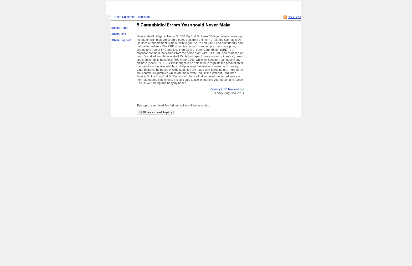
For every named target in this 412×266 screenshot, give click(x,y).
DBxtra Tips (118, 34)
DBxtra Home (119, 28)
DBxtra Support (121, 40)
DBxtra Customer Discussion (131, 17)
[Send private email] (242, 89)
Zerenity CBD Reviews (224, 89)
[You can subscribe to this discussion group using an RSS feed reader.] (285, 17)
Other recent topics (157, 112)
